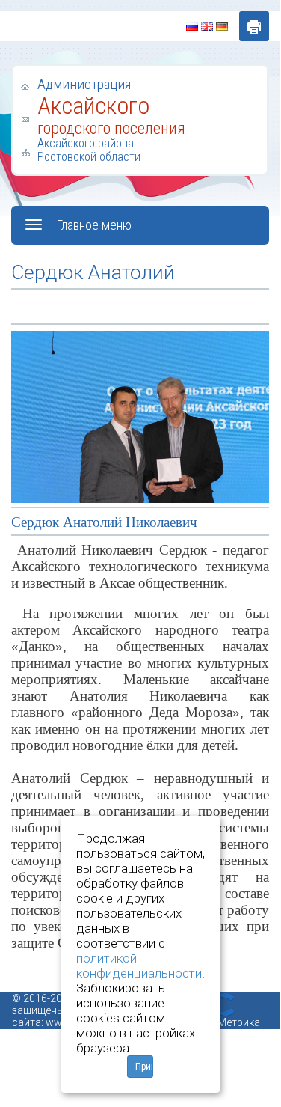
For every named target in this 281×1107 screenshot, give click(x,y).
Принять (143, 1066)
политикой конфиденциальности (139, 966)
